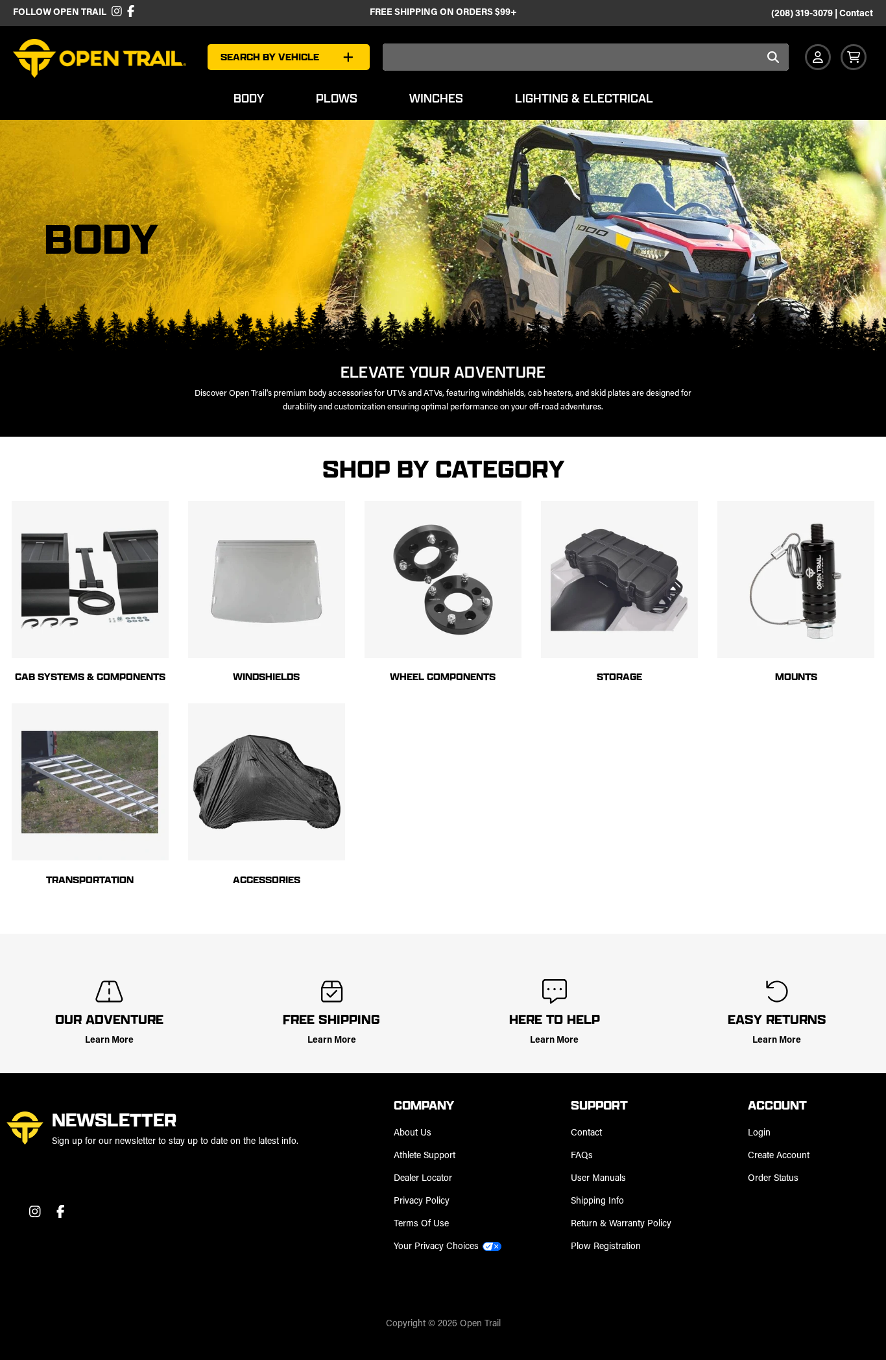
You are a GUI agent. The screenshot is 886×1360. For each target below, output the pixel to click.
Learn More (109, 1040)
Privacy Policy (421, 1201)
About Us (412, 1133)
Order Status (773, 1179)
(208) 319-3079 (802, 14)
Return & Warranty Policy (621, 1224)
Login (759, 1133)
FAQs (582, 1156)
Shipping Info (597, 1201)
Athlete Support (424, 1156)
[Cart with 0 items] (854, 57)
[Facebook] (129, 13)
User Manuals (598, 1179)
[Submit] (774, 58)
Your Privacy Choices (436, 1247)
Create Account (778, 1156)
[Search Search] (774, 58)
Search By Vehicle (270, 57)
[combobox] (586, 57)
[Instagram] (116, 13)
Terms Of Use (421, 1224)
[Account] (818, 57)
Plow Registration (606, 1247)
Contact (856, 14)
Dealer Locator (423, 1179)
